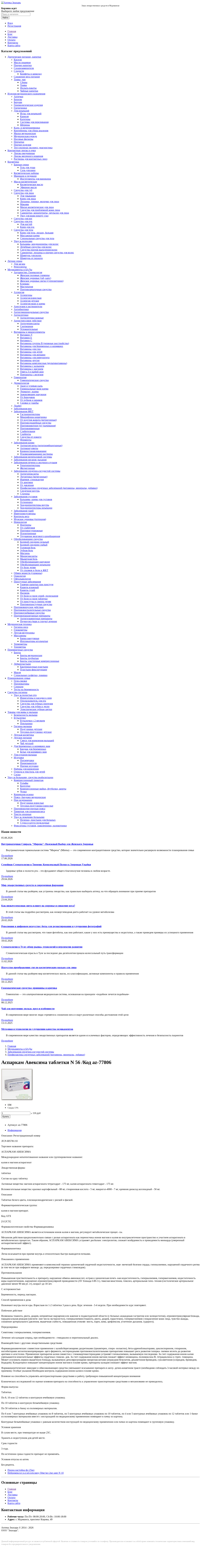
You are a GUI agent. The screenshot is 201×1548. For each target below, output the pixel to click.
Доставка (12, 37)
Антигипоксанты (29, 474)
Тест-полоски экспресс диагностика (33, 147)
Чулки (23, 791)
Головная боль (27, 547)
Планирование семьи (19, 678)
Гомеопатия (20, 377)
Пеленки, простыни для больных (38, 820)
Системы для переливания (34, 122)
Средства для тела (23, 230)
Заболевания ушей (24, 510)
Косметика (13, 161)
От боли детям (28, 567)
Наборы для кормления (26, 769)
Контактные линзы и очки (22, 150)
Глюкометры (20, 630)
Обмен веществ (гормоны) (28, 573)
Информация (15, 1130)
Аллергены (26, 295)
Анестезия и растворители (28, 306)
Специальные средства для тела (37, 238)
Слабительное (27, 431)
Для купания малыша (25, 754)
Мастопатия (26, 286)
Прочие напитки (23, 65)
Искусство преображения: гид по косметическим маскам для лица (38, 967)
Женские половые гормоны (35, 275)
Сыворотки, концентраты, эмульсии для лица (44, 213)
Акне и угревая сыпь (31, 386)
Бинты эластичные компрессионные (39, 661)
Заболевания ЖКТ (23, 411)
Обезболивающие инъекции (35, 564)
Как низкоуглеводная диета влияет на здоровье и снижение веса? (38, 905)
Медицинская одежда (25, 136)
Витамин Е (26, 337)
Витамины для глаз (30, 349)
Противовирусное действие (29, 607)
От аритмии (26, 482)
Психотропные (28, 533)
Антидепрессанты (30, 323)
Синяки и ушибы (29, 403)
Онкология (20, 576)
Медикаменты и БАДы (20, 269)
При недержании (23, 800)
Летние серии (15, 261)
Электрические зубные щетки (36, 709)
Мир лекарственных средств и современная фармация (32, 885)
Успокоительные (29, 329)
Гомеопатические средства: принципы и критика (29, 988)
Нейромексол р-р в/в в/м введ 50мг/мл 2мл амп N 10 (36, 1473)
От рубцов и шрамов (31, 400)
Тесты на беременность (26, 689)
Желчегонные (27, 468)
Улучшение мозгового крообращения (40, 536)
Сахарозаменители (24, 68)
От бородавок (27, 397)
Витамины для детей (31, 352)
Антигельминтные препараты (36, 618)
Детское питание (23, 737)
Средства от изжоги (30, 437)
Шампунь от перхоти (31, 258)
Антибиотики (21, 309)
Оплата (11, 39)
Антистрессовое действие (28, 320)
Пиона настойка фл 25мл (21, 1470)
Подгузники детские (31, 729)
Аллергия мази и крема (32, 303)
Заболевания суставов (25, 496)
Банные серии (21, 164)
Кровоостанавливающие (33, 451)
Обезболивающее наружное (35, 561)
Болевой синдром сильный (34, 542)
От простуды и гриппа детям (35, 601)
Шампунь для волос (30, 255)
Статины (25, 493)
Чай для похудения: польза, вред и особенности (27, 1008)
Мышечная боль (28, 559)
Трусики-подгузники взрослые (36, 805)
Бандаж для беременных (33, 749)
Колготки (25, 786)
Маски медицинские (25, 133)
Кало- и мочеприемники (27, 127)
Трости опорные (22, 814)
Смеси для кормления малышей (37, 740)
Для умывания (28, 195)
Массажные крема (30, 235)
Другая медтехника (24, 632)
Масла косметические (25, 181)
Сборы (23, 82)
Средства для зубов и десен (34, 706)
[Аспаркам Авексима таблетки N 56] (17, 1099)
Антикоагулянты (29, 448)
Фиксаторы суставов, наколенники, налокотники (40, 825)
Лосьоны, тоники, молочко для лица (39, 201)
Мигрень (25, 553)
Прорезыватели (28, 763)
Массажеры (20, 635)
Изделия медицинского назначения (26, 93)
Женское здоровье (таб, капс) (35, 278)
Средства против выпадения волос (38, 249)
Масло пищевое (22, 62)
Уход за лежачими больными (29, 817)
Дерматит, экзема (29, 391)
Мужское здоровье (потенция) (30, 519)
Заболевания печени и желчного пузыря (35, 462)
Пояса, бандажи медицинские (30, 797)
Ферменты (25, 439)
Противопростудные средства (36, 604)
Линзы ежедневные (24, 153)
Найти (5, 17)
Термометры (20, 644)
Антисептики (21, 315)
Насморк (25, 593)
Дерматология (21, 383)
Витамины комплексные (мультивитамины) (43, 363)
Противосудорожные (31, 530)
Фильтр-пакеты (28, 88)
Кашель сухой (27, 590)
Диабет (18, 405)
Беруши (18, 102)
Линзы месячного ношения (28, 156)
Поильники (26, 723)
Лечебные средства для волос (36, 247)
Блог (10, 34)
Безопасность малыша (25, 715)
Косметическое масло (31, 184)
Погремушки (27, 760)
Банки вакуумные (29, 638)
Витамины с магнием (31, 369)
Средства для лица (24, 193)
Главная (12, 31)
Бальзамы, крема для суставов (36, 499)
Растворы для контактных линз (30, 159)
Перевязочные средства (20, 649)
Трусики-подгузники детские (36, 732)
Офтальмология (22, 578)
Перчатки (19, 142)
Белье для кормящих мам (33, 752)
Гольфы (24, 783)
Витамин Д (26, 334)
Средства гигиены (17, 692)
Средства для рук (23, 221)
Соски (17, 774)
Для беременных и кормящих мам (32, 746)
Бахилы (18, 99)
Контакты (13, 42)
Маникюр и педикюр (25, 176)
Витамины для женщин (32, 354)
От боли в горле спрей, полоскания (39, 595)
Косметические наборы (26, 173)
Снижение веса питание (27, 76)
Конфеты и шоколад (31, 73)
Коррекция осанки (24, 794)
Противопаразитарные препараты (32, 615)
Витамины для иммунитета (34, 357)
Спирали (18, 686)
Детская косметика (24, 734)
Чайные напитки (29, 91)
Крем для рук (27, 227)
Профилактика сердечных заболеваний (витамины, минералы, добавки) (59, 488)
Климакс (25, 283)
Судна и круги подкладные (34, 822)
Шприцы (25, 125)
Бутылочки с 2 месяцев (32, 720)
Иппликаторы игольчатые (34, 641)
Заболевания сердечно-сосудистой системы (37, 471)
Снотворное (26, 326)
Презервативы (21, 683)
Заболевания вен (23, 408)
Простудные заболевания (27, 581)
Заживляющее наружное (33, 394)
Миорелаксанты (28, 556)
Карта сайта (14, 45)
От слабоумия (27, 527)
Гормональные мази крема (34, 388)
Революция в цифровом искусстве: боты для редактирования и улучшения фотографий (51, 926)
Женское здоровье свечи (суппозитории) (41, 281)
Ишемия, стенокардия (32, 479)
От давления (27, 485)
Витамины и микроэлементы (29, 332)
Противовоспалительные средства (32, 610)
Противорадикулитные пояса (29, 808)
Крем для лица (28, 198)
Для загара (19, 264)
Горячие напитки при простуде (36, 584)
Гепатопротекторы (30, 465)
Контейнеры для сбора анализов (31, 130)
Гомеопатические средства (34, 380)
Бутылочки (20, 717)
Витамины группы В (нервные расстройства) (44, 343)
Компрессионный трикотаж (28, 780)
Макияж (24, 204)
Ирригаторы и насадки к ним (36, 698)
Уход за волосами (23, 241)
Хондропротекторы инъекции (36, 508)
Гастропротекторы (30, 414)
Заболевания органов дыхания (30, 459)
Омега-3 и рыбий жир (32, 371)
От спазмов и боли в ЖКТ (34, 570)
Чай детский (26, 743)
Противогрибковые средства (29, 613)
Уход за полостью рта (25, 695)
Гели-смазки (20, 681)
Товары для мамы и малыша (23, 712)
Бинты (17, 652)
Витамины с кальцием (32, 366)
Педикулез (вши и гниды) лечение (38, 621)
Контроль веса (21, 516)
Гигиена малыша (23, 726)
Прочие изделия (22, 144)
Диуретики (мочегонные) (33, 476)
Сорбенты (25, 434)
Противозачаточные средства (36, 289)
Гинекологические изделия (28, 105)
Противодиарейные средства (35, 422)
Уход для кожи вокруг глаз (34, 215)
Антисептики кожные (32, 317)
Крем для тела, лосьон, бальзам (36, 232)
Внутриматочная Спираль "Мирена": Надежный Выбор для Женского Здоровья (47, 844)
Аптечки (18, 96)
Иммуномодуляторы (25, 513)
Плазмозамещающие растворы (36, 454)
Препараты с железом (31, 374)
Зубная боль (26, 550)
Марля (17, 672)
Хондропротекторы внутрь (34, 505)
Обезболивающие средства (28, 539)
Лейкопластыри (22, 664)
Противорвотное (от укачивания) (38, 425)
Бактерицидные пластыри (34, 666)
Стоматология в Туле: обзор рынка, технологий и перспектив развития (41, 946)
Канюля (24, 116)
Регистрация (14, 26)
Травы (23, 85)
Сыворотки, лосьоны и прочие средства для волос (47, 252)
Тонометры (20, 647)
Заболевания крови (24, 442)
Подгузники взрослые (32, 803)
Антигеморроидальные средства (31, 312)
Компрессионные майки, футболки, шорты (43, 788)
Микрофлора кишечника (33, 417)
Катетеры (25, 119)
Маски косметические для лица (37, 207)
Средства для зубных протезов (36, 703)
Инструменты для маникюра (35, 178)
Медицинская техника (20, 624)
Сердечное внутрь (30, 491)
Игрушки (19, 757)
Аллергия (19, 292)
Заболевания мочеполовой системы (33, 456)
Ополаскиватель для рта (33, 700)
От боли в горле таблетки (34, 598)
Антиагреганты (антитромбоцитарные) (41, 445)
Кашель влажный (29, 587)
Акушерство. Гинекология (28, 272)
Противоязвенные (30, 428)
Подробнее (7, 855)
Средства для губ (23, 190)
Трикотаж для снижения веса (29, 811)
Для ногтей (26, 224)
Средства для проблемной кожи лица (40, 210)
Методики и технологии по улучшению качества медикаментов (37, 1029)
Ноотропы (25, 525)
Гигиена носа (21, 627)
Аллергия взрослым (30, 298)
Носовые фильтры (23, 139)
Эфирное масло (28, 187)
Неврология (20, 522)
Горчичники (20, 108)
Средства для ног (23, 218)
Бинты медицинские (31, 655)
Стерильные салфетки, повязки (30, 675)
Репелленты (20, 266)
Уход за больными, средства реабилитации (30, 777)
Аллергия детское (29, 300)
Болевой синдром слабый (33, 544)
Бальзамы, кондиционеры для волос (39, 244)
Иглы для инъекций (30, 113)
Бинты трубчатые (29, 658)
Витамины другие (30, 360)
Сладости (19, 71)
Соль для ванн (27, 170)
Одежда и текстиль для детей (29, 771)
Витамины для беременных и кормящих (41, 346)
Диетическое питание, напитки (24, 56)
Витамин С (26, 340)
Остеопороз (26, 502)
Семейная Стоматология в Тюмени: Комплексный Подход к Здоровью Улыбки (46, 864)
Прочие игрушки (29, 766)
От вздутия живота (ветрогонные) (38, 420)
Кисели (18, 59)
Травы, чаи (20, 79)
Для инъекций (21, 110)
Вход (10, 23)
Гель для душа (27, 167)
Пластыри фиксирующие (33, 669)
